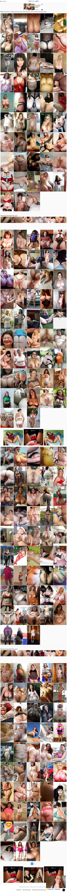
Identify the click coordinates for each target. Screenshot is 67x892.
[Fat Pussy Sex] (59, 555)
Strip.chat (37, 9)
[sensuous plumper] (7, 201)
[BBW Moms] (33, 259)
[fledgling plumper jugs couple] (7, 378)
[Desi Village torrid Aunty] (7, 595)
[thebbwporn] (20, 162)
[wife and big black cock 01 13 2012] (59, 831)
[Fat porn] (46, 181)
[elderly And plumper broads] (46, 772)
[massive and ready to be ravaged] (46, 456)
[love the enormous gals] (33, 536)
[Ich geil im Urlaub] (59, 752)
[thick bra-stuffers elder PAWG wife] (46, 299)
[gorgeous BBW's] (20, 712)
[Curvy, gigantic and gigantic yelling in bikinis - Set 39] (33, 595)
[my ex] (20, 752)
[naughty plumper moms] (46, 319)
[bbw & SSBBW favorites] (33, 299)
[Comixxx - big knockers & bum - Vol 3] (33, 712)
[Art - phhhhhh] (20, 456)
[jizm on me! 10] (33, 555)
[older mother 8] (20, 732)
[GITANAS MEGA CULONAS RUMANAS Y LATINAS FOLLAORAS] (59, 358)
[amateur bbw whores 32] (59, 673)
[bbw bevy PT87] (7, 635)
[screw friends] (20, 536)
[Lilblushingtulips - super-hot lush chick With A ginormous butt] (46, 575)
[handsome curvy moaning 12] (46, 259)
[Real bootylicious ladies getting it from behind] (7, 162)
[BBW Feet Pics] (59, 338)
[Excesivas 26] (33, 516)
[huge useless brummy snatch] (20, 476)
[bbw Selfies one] (7, 259)
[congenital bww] (33, 615)
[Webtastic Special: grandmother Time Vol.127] (33, 635)
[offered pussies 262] (33, 338)
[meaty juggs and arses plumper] (59, 82)
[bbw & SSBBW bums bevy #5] (46, 595)
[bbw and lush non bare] (7, 63)
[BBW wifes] (20, 299)
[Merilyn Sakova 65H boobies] (59, 378)
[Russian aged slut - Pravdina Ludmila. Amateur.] (20, 201)
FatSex (33, 1)
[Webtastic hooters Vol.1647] (7, 851)
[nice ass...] (33, 239)
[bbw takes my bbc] (20, 23)
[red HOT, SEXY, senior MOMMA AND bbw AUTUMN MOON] (59, 476)
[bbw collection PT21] (7, 615)
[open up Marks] (59, 299)
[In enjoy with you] (20, 43)
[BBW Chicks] (46, 615)
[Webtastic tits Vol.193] (59, 63)
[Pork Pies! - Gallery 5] (7, 82)
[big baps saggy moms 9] (59, 142)
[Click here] (33, 476)
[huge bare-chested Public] (7, 575)
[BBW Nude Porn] (59, 319)
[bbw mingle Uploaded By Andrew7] (59, 102)
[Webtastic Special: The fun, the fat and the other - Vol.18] (46, 122)
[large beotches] (20, 772)
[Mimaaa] (7, 831)
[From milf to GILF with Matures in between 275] (59, 456)
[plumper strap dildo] (59, 239)
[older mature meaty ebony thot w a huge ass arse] (20, 673)
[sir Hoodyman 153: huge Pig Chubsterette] (59, 575)
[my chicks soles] (59, 259)
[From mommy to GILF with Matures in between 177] (33, 142)
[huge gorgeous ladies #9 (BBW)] (33, 122)
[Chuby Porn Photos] (20, 378)
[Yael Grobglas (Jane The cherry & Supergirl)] (7, 555)
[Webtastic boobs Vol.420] (33, 378)
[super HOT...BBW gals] (7, 732)
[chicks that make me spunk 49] (7, 181)
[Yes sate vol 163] (33, 181)
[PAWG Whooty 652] (46, 43)
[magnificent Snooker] (46, 831)
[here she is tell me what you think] (46, 162)
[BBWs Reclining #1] (33, 851)
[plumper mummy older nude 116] (7, 516)
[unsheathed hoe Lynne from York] (33, 398)
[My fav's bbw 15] (20, 693)
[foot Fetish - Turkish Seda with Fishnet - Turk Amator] (59, 496)
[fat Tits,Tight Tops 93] (59, 811)
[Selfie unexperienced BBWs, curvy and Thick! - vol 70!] (59, 23)
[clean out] (33, 831)
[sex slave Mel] (59, 732)
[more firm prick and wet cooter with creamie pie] (33, 456)
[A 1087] (7, 496)
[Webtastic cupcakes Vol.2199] (33, 358)
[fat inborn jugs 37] (20, 811)
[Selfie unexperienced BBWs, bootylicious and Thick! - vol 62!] (20, 82)
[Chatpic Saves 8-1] (46, 142)
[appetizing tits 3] (59, 398)
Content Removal (27, 889)
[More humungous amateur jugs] (20, 181)
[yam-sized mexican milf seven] (59, 181)
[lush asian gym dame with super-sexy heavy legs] (20, 851)
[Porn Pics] (33, 63)
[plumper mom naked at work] (7, 752)
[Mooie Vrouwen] (33, 811)
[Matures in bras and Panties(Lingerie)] (20, 418)
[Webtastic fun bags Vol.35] (20, 239)
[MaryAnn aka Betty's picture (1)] (7, 338)
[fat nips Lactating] (7, 712)
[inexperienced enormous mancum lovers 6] (33, 496)
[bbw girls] (33, 82)
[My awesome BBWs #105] (46, 752)
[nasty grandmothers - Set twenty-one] (59, 693)
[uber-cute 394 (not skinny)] (7, 122)
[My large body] (46, 792)
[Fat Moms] (46, 398)
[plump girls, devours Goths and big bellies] (7, 279)
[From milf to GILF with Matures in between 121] (20, 792)
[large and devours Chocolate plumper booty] (7, 772)
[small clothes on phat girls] (7, 319)
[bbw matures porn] (20, 595)
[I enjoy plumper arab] (20, 398)
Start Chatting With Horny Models (38, 6)
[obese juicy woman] (7, 23)
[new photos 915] (59, 516)
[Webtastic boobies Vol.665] (20, 122)
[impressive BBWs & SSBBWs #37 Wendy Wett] (20, 279)
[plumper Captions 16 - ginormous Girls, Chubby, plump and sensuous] (46, 673)
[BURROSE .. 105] (33, 772)
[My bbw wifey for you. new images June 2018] (46, 23)
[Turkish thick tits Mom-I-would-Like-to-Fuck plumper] (20, 575)
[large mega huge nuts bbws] (46, 476)
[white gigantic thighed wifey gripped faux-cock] (7, 299)
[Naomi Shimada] (59, 615)
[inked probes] (7, 358)
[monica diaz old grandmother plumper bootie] (7, 456)
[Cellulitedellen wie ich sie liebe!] (46, 811)
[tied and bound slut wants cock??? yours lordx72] (59, 43)
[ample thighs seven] (20, 259)
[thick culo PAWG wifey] (46, 693)
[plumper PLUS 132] (46, 496)
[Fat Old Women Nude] (59, 536)
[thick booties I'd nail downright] (20, 338)
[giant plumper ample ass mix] (46, 279)
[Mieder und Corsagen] (46, 63)
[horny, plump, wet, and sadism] (46, 358)
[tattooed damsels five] (59, 712)
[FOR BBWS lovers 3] (59, 772)
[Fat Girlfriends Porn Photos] (20, 516)
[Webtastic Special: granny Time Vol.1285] (46, 378)
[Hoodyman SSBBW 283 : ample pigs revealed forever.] (46, 712)
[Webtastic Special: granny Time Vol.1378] (7, 43)
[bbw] (7, 102)
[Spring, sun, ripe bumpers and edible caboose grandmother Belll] (7, 418)
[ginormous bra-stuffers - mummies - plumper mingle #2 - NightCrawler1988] (59, 595)
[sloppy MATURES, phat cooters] (46, 732)
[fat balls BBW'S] (59, 162)
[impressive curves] (33, 418)
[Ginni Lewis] (20, 63)
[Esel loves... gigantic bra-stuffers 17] (20, 496)
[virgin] (33, 792)
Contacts (19, 889)
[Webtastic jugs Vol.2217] (7, 398)
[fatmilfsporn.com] (46, 102)
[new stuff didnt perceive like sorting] (46, 82)
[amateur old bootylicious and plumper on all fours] (33, 201)
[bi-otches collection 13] (46, 555)
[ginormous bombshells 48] (33, 732)
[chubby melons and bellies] (46, 516)
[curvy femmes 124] (7, 536)
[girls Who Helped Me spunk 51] (7, 811)
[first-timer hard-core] (20, 615)
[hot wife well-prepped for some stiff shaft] (33, 279)
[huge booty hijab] (20, 635)
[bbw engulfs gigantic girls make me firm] (33, 575)
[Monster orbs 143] (46, 536)
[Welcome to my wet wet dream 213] (59, 279)
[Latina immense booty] (20, 142)
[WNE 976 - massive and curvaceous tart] (33, 319)
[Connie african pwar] (7, 792)
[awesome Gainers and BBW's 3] (33, 43)
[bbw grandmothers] (20, 358)
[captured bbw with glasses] (33, 162)
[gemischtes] (33, 102)
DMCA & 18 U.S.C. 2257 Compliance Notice (42, 889)
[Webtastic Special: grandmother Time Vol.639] (46, 239)
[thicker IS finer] (33, 752)
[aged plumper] (7, 476)
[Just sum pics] (46, 338)
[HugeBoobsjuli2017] (20, 319)
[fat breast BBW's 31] (7, 673)
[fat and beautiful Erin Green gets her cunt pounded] (33, 673)
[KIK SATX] (33, 23)
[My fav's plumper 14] (33, 693)
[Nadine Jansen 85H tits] (7, 693)
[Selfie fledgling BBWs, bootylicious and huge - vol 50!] (7, 142)
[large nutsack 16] (20, 555)
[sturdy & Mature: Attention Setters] (59, 792)
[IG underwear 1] (20, 102)
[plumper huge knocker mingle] (7, 239)
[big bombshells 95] (20, 831)
